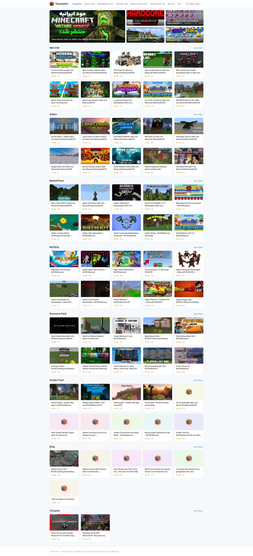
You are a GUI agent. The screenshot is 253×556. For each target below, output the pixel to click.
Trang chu (77, 4)
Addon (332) (89, 4)
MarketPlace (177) (105, 4)
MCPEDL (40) (122, 4)
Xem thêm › (198, 48)
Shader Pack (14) (157, 4)
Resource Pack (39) (139, 4)
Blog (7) (171, 4)
